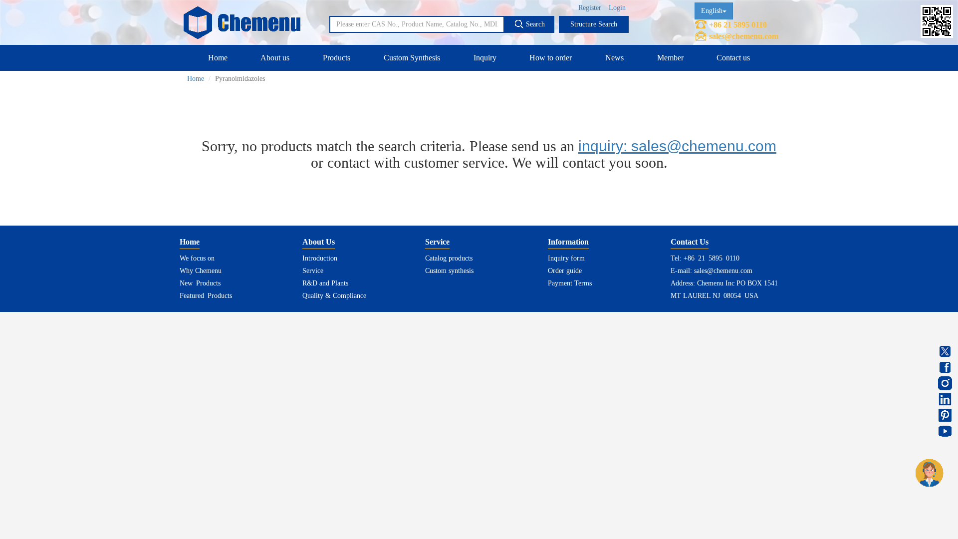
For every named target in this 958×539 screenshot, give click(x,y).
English (711, 10)
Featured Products (206, 295)
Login (617, 7)
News (614, 57)
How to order (550, 57)
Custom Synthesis (412, 57)
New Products (200, 283)
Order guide (565, 270)
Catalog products (449, 258)
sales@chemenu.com (743, 36)
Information (568, 242)
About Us (318, 242)
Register (589, 7)
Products (336, 57)
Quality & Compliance (334, 295)
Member (670, 57)
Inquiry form (566, 258)
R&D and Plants (325, 283)
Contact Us (690, 242)
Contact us (733, 57)
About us (274, 57)
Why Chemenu (201, 270)
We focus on (197, 258)
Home (218, 57)
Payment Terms (570, 283)
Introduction (319, 258)
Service (312, 270)
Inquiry (485, 57)
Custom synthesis (449, 270)
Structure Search (593, 24)
